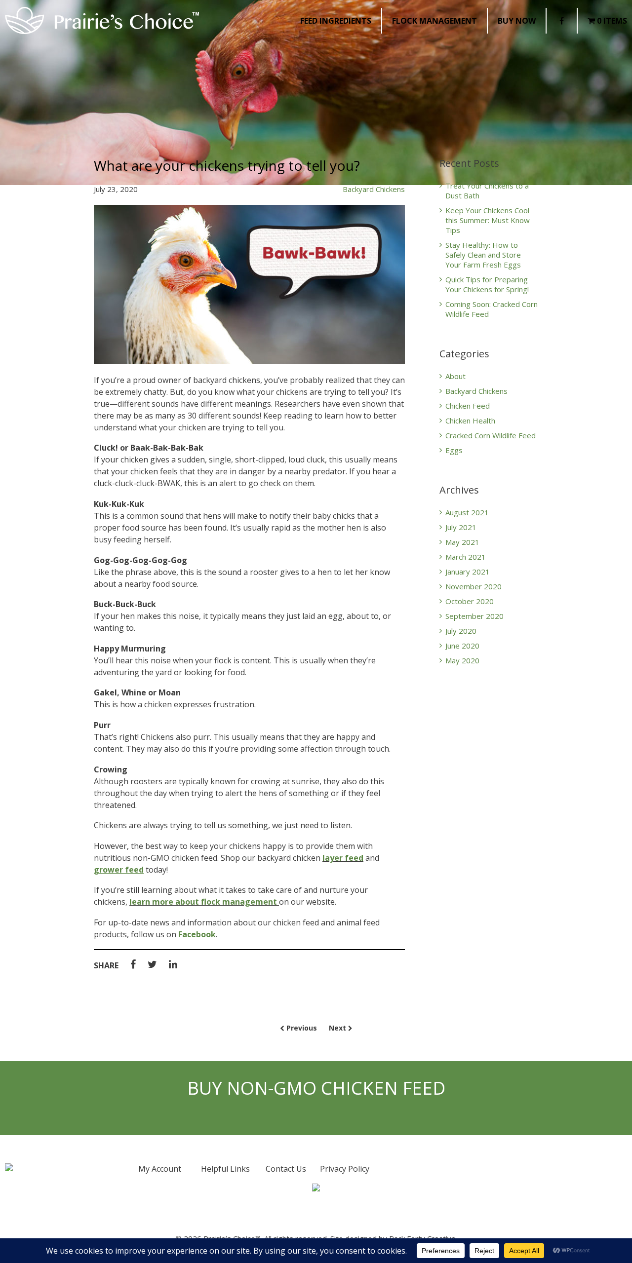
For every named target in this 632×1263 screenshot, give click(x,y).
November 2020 (473, 586)
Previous (300, 1028)
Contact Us (286, 1168)
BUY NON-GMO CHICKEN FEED (316, 1088)
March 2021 (465, 557)
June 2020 (462, 646)
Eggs (454, 450)
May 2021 (462, 542)
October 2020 (469, 601)
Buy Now (517, 20)
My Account (159, 1168)
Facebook (197, 934)
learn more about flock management (203, 901)
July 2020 (460, 631)
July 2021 (460, 527)
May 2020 (462, 660)
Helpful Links (225, 1168)
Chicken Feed (467, 406)
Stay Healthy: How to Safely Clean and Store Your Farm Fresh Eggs (483, 254)
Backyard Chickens (374, 189)
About (455, 376)
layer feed (342, 857)
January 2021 (467, 571)
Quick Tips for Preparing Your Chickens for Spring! (487, 284)
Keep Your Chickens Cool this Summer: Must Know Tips (487, 220)
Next (338, 1028)
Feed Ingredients (335, 20)
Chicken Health (470, 420)
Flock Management (434, 20)
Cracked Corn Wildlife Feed (490, 435)
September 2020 (474, 616)
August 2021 (467, 512)
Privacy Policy (344, 1168)
